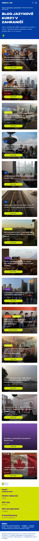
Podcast (7, 316)
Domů (4, 7)
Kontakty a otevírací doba (11, 525)
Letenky (31, 525)
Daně (3, 527)
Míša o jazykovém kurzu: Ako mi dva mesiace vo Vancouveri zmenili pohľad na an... (19, 118)
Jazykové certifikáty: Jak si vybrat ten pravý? (19, 177)
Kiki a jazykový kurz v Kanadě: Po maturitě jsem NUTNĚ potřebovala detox (19, 234)
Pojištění (24, 525)
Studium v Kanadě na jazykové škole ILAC (17, 439)
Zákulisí (15, 258)
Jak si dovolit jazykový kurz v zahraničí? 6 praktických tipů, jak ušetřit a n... (18, 89)
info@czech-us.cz (30, 537)
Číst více (13, 67)
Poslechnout (13, 330)
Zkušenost (8, 112)
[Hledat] (33, 3)
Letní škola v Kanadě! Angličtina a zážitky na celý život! (18, 294)
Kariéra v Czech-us (13, 527)
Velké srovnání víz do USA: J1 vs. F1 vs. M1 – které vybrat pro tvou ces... (19, 206)
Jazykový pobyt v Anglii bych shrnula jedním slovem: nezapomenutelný (16, 351)
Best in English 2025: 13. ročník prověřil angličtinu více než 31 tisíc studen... (18, 263)
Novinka (7, 258)
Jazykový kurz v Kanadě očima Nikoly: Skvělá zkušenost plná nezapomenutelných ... (17, 380)
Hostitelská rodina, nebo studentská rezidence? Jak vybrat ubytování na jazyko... (19, 59)
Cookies (4, 538)
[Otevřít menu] (36, 3)
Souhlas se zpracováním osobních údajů (15, 528)
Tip (6, 54)
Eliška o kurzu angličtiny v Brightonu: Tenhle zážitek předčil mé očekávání (18, 322)
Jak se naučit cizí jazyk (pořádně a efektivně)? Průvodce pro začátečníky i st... (19, 147)
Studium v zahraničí (13, 7)
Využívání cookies (28, 527)
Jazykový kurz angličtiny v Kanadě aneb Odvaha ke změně (19, 468)
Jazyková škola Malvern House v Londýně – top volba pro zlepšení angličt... (18, 409)
